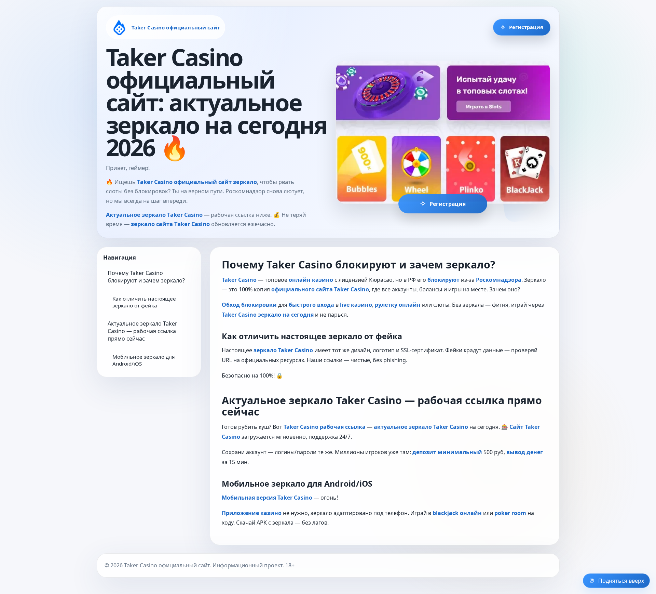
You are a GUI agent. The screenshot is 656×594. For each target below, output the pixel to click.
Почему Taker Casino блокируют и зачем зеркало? (146, 276)
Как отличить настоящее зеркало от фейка (144, 302)
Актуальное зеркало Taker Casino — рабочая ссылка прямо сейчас (142, 331)
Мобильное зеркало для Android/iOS (143, 360)
